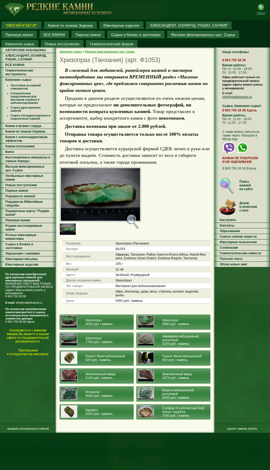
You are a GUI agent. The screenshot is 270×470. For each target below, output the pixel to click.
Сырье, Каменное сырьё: (242, 106)
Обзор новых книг (233, 264)
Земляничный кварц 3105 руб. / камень (100, 376)
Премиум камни (17, 220)
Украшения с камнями (22, 253)
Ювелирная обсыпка (21, 259)
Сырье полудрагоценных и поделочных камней (30, 117)
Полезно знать (231, 259)
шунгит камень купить (242, 428)
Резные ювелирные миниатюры (20, 237)
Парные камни (16, 190)
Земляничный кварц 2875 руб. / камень (177, 376)
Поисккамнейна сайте (246, 185)
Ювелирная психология (238, 242)
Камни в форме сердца (23, 126)
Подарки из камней (20, 196)
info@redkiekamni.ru (29, 302)
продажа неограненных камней (28, 428)
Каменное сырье (18, 80)
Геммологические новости (240, 253)
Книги (9, 152)
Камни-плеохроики (20, 146)
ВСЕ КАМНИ (15, 65)
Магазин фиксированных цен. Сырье (110, 51)
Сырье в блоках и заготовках (19, 246)
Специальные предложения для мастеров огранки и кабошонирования (25, 98)
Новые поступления (21, 185)
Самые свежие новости (238, 236)
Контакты (227, 225)
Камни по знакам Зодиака (25, 131)
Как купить (228, 220)
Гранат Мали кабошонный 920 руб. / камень (105, 358)
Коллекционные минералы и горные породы (27, 159)
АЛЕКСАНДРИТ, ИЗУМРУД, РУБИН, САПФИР (26, 57)
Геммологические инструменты (19, 72)
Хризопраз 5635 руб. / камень (99, 322)
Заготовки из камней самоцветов (26, 87)
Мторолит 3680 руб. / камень (99, 394)
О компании (229, 248)
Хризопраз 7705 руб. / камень (99, 340)
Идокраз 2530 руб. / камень (99, 412)
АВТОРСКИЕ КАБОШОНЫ (25, 50)
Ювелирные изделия (21, 264)
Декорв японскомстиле (248, 206)
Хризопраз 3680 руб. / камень (175, 322)
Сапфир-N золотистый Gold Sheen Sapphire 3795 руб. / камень (183, 411)
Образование (230, 231)
